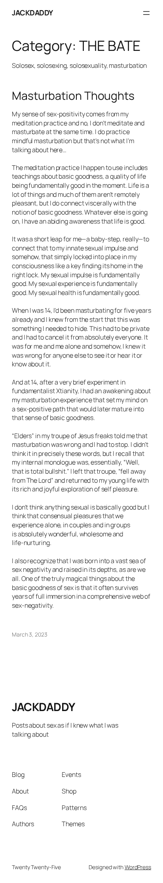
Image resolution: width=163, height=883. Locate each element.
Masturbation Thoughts (73, 96)
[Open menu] (146, 13)
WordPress (138, 867)
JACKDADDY (32, 12)
